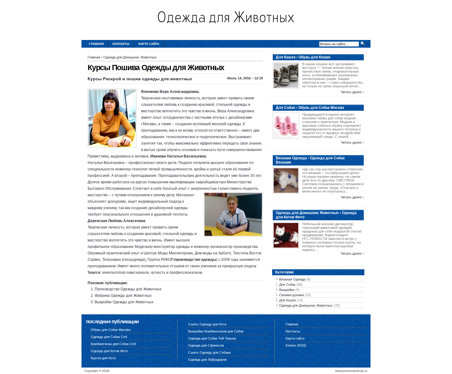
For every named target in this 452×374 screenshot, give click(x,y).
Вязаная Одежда (292, 279)
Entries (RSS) (296, 345)
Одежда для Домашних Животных (130, 57)
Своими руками (291, 295)
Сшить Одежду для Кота (207, 324)
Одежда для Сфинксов (206, 345)
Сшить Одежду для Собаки (209, 352)
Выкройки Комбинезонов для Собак (216, 331)
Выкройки (286, 290)
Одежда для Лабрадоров (207, 359)
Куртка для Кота (103, 358)
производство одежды (195, 259)
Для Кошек (287, 300)
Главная (96, 44)
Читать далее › (352, 92)
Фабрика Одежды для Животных (123, 295)
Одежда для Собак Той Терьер (212, 338)
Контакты (121, 44)
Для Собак (287, 284)
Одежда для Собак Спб (109, 337)
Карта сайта (148, 44)
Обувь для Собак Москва (110, 330)
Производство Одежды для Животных (128, 289)
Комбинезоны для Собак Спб (113, 344)
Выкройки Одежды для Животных (124, 302)
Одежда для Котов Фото (109, 351)
